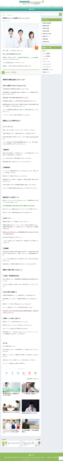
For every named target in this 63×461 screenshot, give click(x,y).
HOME (32, 455)
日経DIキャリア (46, 72)
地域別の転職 (24, 6)
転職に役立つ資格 (40, 6)
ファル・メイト (46, 61)
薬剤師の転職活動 (8, 6)
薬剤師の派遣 (31, 9)
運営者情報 (56, 6)
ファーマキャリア (47, 66)
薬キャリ (45, 50)
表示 (14, 72)
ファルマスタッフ (47, 64)
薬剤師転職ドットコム (48, 69)
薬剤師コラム (49, 6)
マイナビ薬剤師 (46, 53)
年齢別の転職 (32, 6)
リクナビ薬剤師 (46, 56)
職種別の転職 (16, 6)
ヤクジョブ (45, 59)
